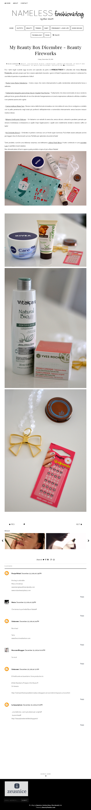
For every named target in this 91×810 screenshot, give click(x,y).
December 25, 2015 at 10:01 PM (35, 650)
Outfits (20, 28)
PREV (12, 524)
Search (56, 35)
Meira (13, 602)
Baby (46, 28)
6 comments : (70, 65)
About (15, 3)
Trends (38, 28)
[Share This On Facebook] (46, 559)
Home (8, 3)
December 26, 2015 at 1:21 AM (29, 669)
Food (47, 35)
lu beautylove (16, 705)
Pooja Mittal (16, 573)
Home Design (77, 28)
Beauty (29, 28)
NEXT (78, 524)
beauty (24, 63)
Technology (37, 35)
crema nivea (51, 63)
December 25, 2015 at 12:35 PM (31, 573)
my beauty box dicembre (41, 65)
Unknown (15, 621)
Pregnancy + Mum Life (60, 28)
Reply (82, 597)
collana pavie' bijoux (36, 63)
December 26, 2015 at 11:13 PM (33, 705)
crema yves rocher (65, 63)
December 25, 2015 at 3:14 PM (29, 621)
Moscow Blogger (17, 650)
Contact (24, 3)
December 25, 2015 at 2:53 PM (26, 602)
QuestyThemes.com (48, 807)
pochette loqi (57, 65)
